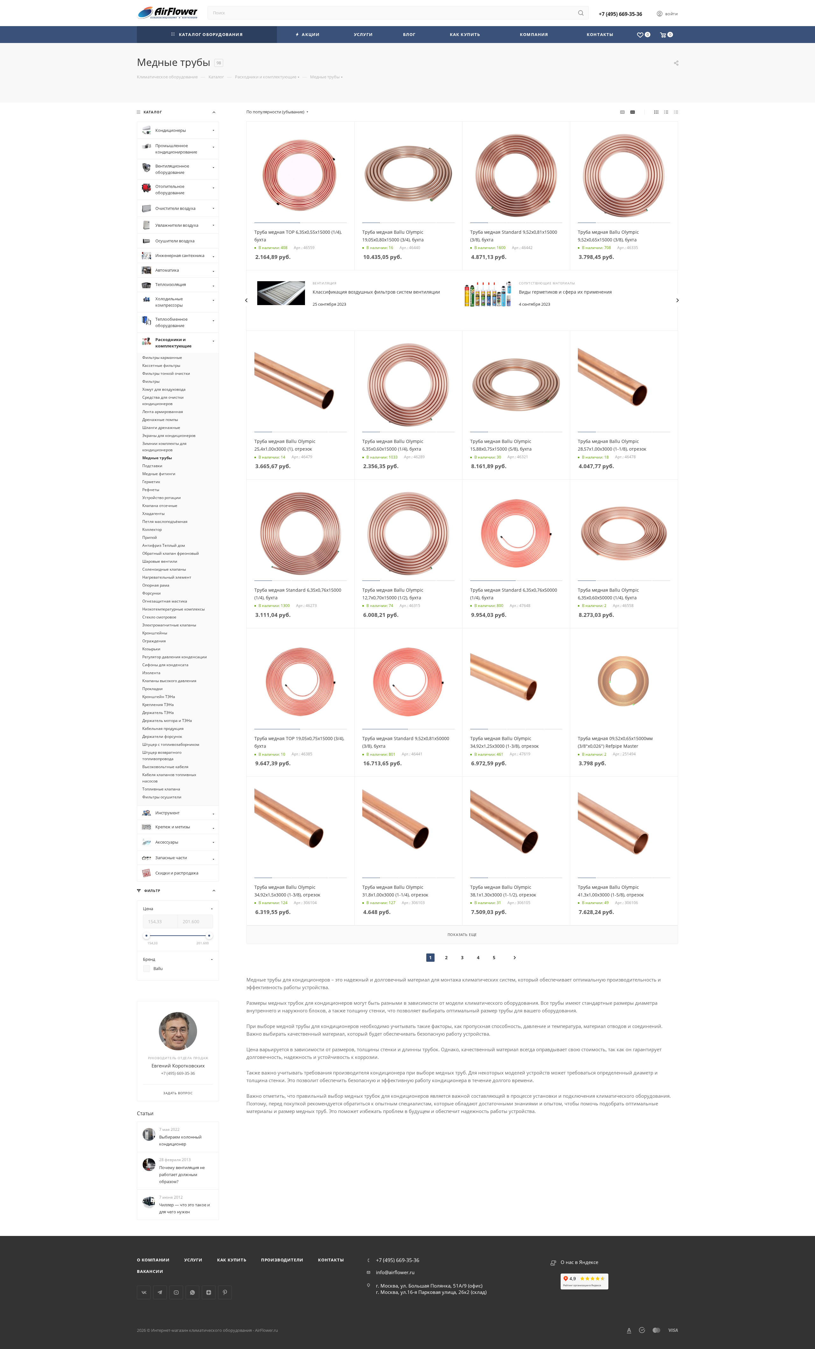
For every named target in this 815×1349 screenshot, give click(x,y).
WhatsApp (192, 1292)
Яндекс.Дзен (209, 1292)
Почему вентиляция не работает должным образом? (182, 1174)
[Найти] (581, 12)
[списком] (666, 112)
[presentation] (246, 300)
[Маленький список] (622, 112)
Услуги (193, 1260)
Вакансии (150, 1271)
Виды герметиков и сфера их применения (565, 292)
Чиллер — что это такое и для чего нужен (184, 1208)
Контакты (331, 1260)
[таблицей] (676, 112)
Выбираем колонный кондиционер (180, 1140)
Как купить (231, 1260)
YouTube (176, 1292)
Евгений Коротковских (178, 1065)
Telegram (160, 1292)
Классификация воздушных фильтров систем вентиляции (376, 292)
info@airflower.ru (395, 1272)
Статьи (145, 1113)
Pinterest (225, 1292)
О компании (153, 1260)
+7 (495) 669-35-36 (620, 14)
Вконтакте (144, 1292)
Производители (282, 1260)
